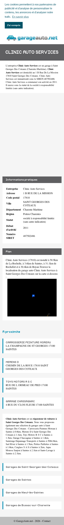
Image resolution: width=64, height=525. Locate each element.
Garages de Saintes (18, 480)
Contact (46, 521)
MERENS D (12, 362)
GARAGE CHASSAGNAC (20, 401)
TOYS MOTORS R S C (19, 381)
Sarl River (10, 444)
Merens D (26, 431)
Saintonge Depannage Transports (21, 440)
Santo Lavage (46, 450)
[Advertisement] (32, 135)
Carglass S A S (22, 447)
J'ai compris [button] (13, 25)
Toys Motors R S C (32, 434)
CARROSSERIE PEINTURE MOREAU (28, 342)
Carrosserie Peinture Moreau (41, 428)
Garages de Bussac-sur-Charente (28, 505)
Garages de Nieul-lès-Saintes (24, 492)
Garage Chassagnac (22, 437)
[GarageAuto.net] (32, 37)
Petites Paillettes (41, 444)
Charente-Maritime (36, 69)
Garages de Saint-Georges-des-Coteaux (32, 467)
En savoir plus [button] (20, 16)
